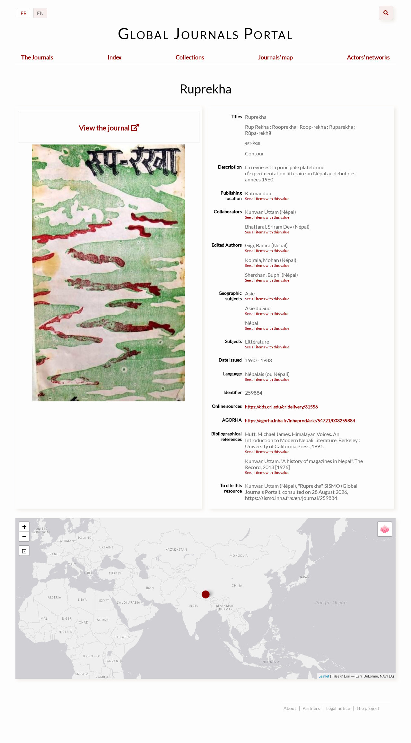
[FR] (23, 7)
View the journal (105, 127)
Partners (311, 708)
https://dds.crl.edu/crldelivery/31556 (281, 406)
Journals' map (275, 57)
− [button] (24, 536)
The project (367, 708)
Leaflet (324, 675)
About (290, 708)
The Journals (37, 57)
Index (114, 57)
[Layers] (385, 529)
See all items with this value (267, 198)
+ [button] (24, 527)
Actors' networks (368, 57)
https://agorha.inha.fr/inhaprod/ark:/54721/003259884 (300, 420)
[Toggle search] (386, 13)
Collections (190, 57)
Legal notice (338, 708)
